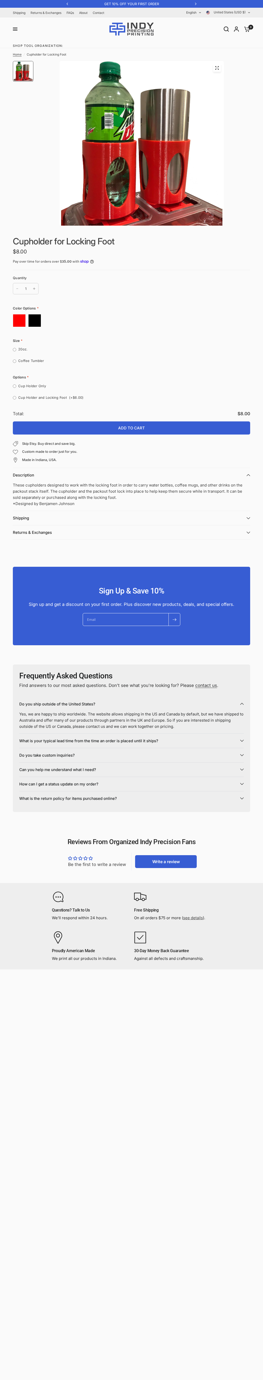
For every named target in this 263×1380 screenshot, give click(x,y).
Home (17, 54)
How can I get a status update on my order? (58, 784)
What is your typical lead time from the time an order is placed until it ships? (88, 740)
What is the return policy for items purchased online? (68, 798)
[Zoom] (217, 68)
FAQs (70, 13)
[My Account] (236, 29)
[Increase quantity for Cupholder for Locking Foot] (34, 288)
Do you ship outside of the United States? (57, 704)
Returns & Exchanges (46, 13)
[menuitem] (20, 12)
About (83, 13)
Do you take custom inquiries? (47, 755)
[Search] (226, 29)
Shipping (19, 13)
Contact (98, 13)
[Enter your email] (174, 619)
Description (23, 475)
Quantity (19, 278)
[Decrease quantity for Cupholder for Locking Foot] (17, 288)
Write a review (166, 861)
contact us (206, 685)
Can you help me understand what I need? (57, 769)
